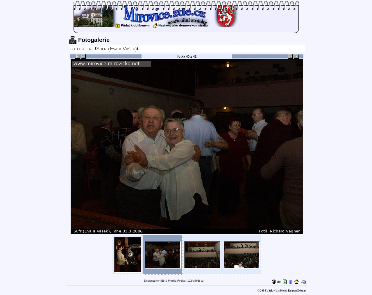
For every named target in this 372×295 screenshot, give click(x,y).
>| (296, 56)
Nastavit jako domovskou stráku (183, 25)
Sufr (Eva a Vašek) (116, 48)
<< (83, 56)
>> (290, 56)
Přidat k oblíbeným (135, 25)
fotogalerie (82, 48)
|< (77, 56)
